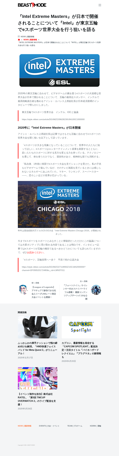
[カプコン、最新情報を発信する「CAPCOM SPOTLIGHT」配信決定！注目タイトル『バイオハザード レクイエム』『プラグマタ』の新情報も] (81, 327)
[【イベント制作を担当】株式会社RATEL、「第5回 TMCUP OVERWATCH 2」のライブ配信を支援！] (37, 378)
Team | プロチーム (74, 426)
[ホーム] (19, 40)
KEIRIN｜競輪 (95, 426)
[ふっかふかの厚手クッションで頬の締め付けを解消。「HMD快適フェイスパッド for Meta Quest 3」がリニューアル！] (37, 327)
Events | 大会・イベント (49, 426)
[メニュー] (100, 5)
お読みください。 (36, 252)
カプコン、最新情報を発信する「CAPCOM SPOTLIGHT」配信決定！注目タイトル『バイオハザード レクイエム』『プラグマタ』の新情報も (81, 350)
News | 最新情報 (27, 37)
